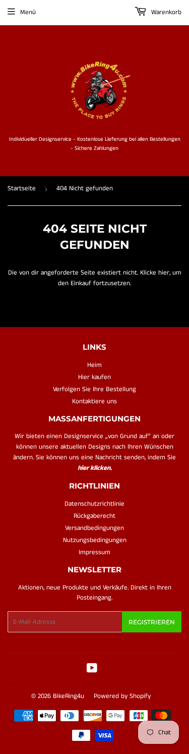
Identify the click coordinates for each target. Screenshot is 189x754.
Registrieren (152, 622)
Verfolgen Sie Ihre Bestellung (94, 389)
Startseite (22, 188)
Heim (94, 365)
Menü (28, 12)
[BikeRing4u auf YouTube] (92, 670)
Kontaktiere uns (94, 401)
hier (163, 273)
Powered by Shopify (122, 696)
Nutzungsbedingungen (95, 540)
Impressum (94, 552)
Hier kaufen (94, 377)
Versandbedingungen (94, 528)
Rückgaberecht (94, 516)
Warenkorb (165, 12)
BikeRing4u (68, 696)
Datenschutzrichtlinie (94, 504)
